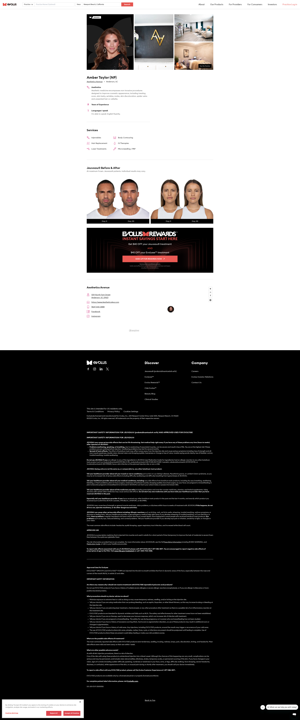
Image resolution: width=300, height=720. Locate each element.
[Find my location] (210, 300)
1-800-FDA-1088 (146, 551)
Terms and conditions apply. (150, 264)
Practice (27, 4)
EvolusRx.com (132, 681)
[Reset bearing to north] (210, 295)
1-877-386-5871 (169, 670)
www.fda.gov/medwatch (124, 551)
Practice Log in (290, 4)
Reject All (54, 713)
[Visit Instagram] (94, 369)
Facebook (95, 312)
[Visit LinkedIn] (101, 369)
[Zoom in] (210, 288)
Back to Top (150, 700)
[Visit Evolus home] (10, 4)
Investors (272, 4)
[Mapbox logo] (134, 330)
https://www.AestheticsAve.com (105, 302)
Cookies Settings (131, 411)
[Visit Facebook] (88, 369)
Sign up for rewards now (148, 259)
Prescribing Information (172, 542)
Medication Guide (93, 544)
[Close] (80, 701)
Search (127, 4)
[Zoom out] (210, 292)
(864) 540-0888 (98, 307)
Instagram (95, 316)
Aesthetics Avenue (95, 82)
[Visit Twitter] (107, 369)
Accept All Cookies (72, 713)
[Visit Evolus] (97, 362)
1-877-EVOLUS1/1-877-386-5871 (151, 549)
